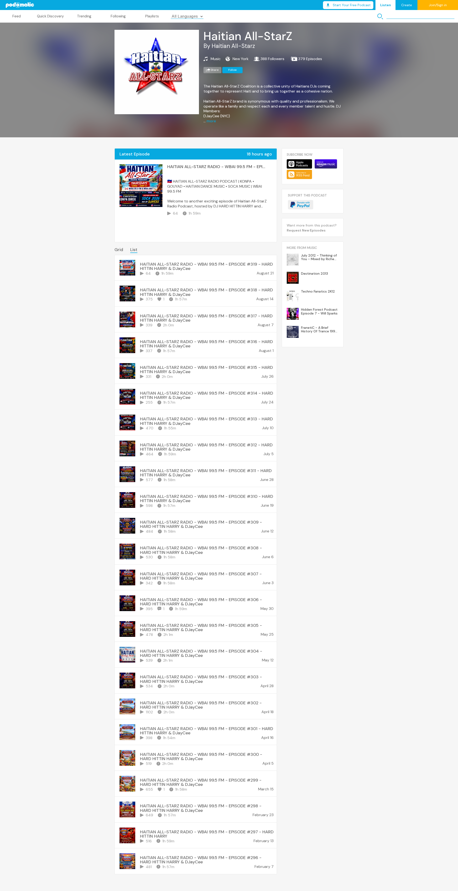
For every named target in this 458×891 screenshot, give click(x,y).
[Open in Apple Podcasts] (299, 164)
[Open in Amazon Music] (325, 164)
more (211, 121)
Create (406, 5)
